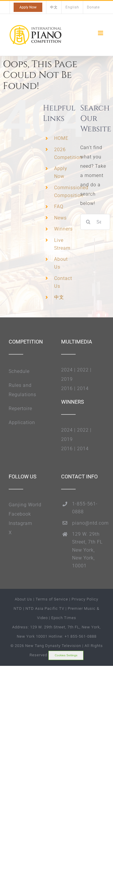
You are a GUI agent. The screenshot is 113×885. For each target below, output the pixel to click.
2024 (67, 370)
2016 (67, 388)
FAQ (58, 206)
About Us (23, 599)
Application (22, 422)
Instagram (20, 523)
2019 (67, 379)
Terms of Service (52, 599)
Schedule (19, 371)
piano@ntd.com (88, 523)
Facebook (20, 514)
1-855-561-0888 (85, 507)
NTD (18, 608)
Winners (63, 229)
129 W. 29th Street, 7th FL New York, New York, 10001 (87, 549)
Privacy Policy (85, 599)
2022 (83, 370)
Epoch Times (63, 618)
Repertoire (20, 408)
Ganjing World (25, 504)
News (60, 218)
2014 (83, 388)
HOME (61, 138)
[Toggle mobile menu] (101, 33)
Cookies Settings (66, 655)
